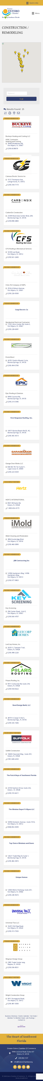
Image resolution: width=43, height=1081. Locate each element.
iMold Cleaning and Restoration (17, 536)
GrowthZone (24, 1078)
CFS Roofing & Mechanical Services (19, 249)
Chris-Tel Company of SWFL (16, 285)
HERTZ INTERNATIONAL (15, 500)
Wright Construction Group (15, 995)
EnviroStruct (10, 357)
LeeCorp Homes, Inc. (13, 644)
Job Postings (30, 1018)
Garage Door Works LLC (14, 463)
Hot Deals (33, 1016)
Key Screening (11, 608)
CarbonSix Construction (14, 212)
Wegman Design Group (14, 959)
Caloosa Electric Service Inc (16, 176)
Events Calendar (23, 1016)
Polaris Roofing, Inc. (13, 680)
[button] (22, 70)
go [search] (22, 99)
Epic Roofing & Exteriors (14, 393)
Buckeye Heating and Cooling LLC (18, 136)
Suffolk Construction (13, 751)
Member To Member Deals (16, 1018)
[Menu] (32, 3)
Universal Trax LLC (12, 923)
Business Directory (11, 1016)
